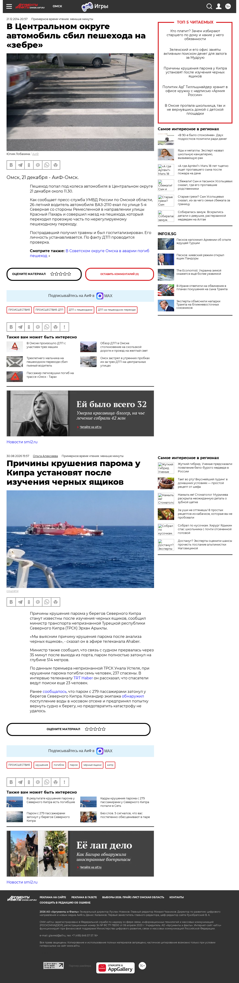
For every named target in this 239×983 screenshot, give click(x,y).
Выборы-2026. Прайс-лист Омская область (133, 897)
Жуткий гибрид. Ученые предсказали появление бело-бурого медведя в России (205, 467)
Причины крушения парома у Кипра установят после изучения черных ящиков (195, 72)
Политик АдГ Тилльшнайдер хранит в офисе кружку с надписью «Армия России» (195, 91)
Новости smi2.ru (22, 442)
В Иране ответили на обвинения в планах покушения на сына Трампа (202, 287)
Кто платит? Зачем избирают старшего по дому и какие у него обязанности (195, 35)
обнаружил (133, 696)
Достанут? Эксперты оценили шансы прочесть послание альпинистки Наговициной (205, 544)
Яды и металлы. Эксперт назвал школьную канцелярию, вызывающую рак (201, 154)
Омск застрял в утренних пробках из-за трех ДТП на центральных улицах (125, 361)
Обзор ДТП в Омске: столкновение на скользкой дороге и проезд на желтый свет (124, 346)
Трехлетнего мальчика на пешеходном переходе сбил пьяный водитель (47, 361)
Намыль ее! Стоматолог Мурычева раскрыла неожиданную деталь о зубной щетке (203, 498)
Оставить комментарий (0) (119, 274)
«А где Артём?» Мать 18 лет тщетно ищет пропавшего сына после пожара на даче (203, 169)
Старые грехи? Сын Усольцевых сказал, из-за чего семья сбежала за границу (204, 200)
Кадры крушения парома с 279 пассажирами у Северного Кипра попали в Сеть (124, 802)
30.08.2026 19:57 (18, 456)
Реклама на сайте (53, 897)
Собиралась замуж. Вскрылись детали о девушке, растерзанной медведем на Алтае (202, 215)
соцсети (12, 591)
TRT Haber (83, 678)
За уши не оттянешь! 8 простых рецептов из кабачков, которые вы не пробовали (205, 513)
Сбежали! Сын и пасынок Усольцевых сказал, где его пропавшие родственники (205, 184)
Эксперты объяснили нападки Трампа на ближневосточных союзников (198, 304)
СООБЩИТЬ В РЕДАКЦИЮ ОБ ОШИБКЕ (65, 902)
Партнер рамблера (80, 965)
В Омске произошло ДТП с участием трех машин (46, 345)
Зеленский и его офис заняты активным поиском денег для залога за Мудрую (195, 54)
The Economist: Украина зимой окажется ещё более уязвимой (198, 272)
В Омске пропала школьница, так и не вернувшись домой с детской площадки (195, 110)
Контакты (176, 897)
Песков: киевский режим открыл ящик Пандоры (200, 257)
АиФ (35, 154)
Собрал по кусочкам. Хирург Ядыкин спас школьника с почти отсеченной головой (205, 529)
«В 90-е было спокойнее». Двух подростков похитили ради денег (202, 137)
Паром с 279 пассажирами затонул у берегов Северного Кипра (48, 816)
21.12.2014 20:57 (17, 19)
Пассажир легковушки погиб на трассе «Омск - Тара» (50, 374)
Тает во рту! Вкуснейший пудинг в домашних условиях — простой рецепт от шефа (203, 483)
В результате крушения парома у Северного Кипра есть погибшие (51, 800)
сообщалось (55, 691)
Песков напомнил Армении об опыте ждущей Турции (203, 241)
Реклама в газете (84, 897)
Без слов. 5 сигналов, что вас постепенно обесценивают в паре (125, 815)
